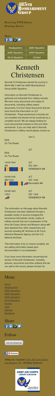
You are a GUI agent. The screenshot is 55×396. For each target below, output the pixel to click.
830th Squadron (37, 52)
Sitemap (9, 309)
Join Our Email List (14, 343)
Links (7, 306)
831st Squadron (15, 57)
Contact (37, 57)
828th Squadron (37, 47)
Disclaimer (10, 313)
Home (7, 284)
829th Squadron (15, 52)
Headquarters (15, 47)
